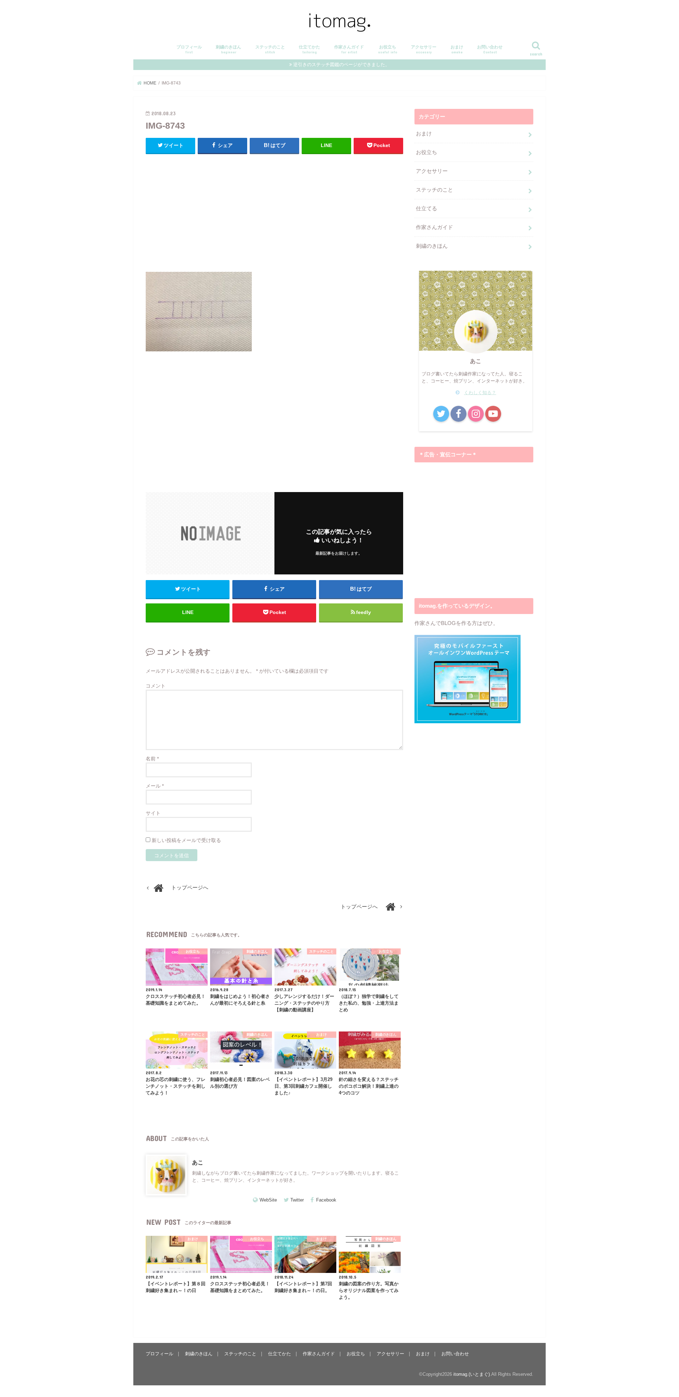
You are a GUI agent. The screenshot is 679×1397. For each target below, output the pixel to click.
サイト (153, 813)
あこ (197, 1162)
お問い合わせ (490, 49)
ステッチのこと (270, 49)
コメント (156, 686)
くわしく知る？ (480, 392)
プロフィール (189, 49)
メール (155, 786)
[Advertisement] (274, 211)
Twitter (297, 1200)
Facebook (326, 1200)
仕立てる (426, 208)
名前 (152, 758)
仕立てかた (309, 49)
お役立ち (387, 49)
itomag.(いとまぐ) (471, 1374)
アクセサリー (423, 49)
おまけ (457, 49)
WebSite (268, 1200)
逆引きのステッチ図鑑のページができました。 (341, 64)
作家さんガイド (349, 49)
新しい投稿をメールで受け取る (186, 840)
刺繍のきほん (228, 49)
